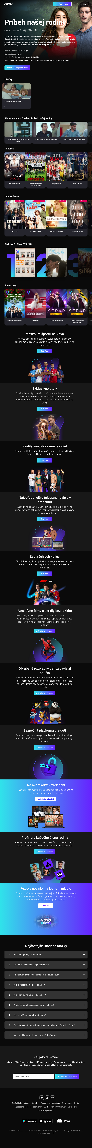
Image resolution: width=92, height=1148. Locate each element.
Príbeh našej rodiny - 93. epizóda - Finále (18, 140)
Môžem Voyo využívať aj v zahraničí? (29, 965)
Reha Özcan (34, 60)
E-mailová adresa (22, 1076)
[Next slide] (88, 134)
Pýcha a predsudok (56, 231)
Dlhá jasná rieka (77, 231)
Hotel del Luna (77, 183)
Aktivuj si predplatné (44, 631)
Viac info (55, 45)
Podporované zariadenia (50, 1103)
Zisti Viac (44, 351)
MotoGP (55, 564)
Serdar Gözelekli (18, 57)
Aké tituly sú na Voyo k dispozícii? (27, 995)
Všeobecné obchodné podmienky (28, 1107)
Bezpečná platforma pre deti (44, 730)
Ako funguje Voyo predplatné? (25, 955)
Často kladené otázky (20, 1103)
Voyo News (72, 1107)
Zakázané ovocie (15, 183)
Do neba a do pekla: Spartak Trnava (35, 184)
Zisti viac (44, 409)
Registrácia (63, 4)
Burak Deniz (24, 60)
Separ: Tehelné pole (56, 320)
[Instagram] (47, 1097)
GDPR (46, 1107)
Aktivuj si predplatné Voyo (17, 68)
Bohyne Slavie (56, 183)
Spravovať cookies (46, 1111)
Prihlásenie (81, 4)
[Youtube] (52, 1097)
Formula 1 (34, 564)
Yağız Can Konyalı (62, 60)
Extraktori (14, 231)
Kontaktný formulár (58, 1107)
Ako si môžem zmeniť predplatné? (27, 1015)
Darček (77, 1103)
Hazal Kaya (14, 60)
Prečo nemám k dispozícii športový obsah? (31, 1005)
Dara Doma (35, 320)
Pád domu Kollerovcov (14, 320)
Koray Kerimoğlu (32, 57)
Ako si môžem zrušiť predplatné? (27, 985)
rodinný (8, 30)
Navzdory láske (35, 231)
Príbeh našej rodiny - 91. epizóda (74, 139)
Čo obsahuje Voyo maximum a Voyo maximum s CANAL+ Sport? (42, 1025)
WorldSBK (44, 567)
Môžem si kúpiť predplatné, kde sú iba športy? (33, 1035)
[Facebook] (41, 1097)
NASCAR (65, 564)
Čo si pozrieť (67, 1103)
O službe (35, 1103)
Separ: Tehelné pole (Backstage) (77, 321)
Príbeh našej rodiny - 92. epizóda (46, 139)
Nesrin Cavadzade (47, 60)
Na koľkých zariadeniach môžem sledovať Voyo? (34, 975)
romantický (16, 30)
